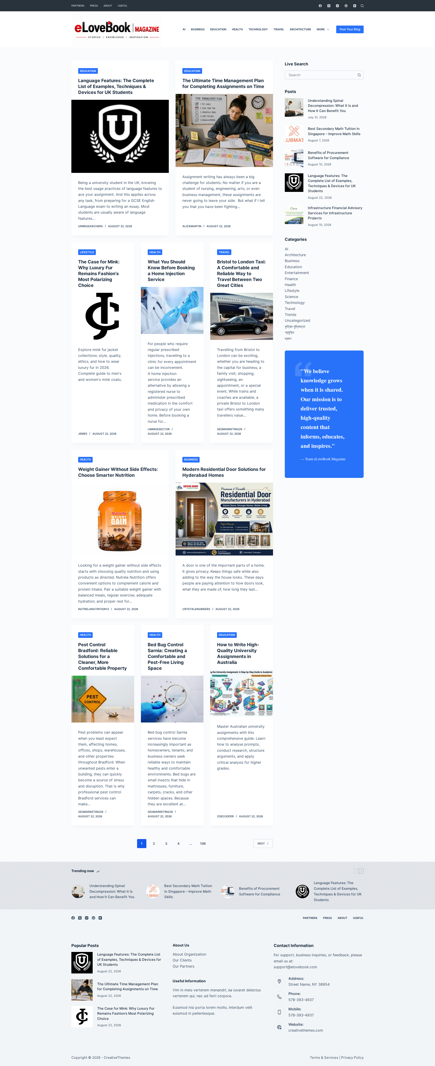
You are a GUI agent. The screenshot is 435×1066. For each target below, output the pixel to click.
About (108, 5)
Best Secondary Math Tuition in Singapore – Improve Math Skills (188, 891)
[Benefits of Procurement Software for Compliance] (294, 158)
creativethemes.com (305, 1030)
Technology (258, 29)
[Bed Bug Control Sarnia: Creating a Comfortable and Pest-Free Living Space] (172, 699)
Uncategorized (297, 320)
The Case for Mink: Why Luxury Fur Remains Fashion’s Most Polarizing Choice (99, 273)
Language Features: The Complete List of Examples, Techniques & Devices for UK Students (116, 86)
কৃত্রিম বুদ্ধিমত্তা (295, 326)
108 (203, 843)
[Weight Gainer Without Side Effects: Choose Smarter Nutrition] (120, 519)
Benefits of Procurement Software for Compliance (259, 891)
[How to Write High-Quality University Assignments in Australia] (241, 693)
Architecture (300, 29)
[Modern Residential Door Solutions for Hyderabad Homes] (224, 519)
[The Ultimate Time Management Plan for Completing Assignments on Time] (224, 130)
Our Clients (182, 960)
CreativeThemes (117, 1057)
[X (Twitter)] (328, 5)
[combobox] (320, 74)
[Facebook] (320, 5)
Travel (278, 29)
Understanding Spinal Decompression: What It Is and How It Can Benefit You (333, 105)
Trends (290, 314)
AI (184, 29)
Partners (77, 5)
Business (198, 29)
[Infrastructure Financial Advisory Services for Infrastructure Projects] (294, 214)
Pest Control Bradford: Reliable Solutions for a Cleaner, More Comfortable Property (102, 656)
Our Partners (183, 966)
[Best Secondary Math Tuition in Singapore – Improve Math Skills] (294, 134)
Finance (291, 279)
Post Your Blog (350, 29)
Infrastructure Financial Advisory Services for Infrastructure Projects (335, 213)
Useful (122, 5)
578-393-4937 (301, 999)
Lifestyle (87, 252)
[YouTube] (354, 5)
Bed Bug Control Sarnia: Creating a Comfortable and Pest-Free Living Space (167, 656)
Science (291, 296)
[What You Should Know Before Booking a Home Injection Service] (172, 310)
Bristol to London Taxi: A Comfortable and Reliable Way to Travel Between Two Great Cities (241, 273)
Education (218, 29)
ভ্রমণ (288, 338)
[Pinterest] (346, 5)
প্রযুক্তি (289, 332)
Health (237, 29)
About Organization (189, 954)
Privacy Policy (352, 1057)
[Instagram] (337, 5)
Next (261, 843)
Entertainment (297, 272)
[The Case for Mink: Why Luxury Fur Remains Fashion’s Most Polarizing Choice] (102, 316)
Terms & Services (324, 1057)
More (321, 29)
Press (94, 5)
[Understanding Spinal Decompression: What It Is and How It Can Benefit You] (294, 107)
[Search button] (359, 75)
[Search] (362, 5)
